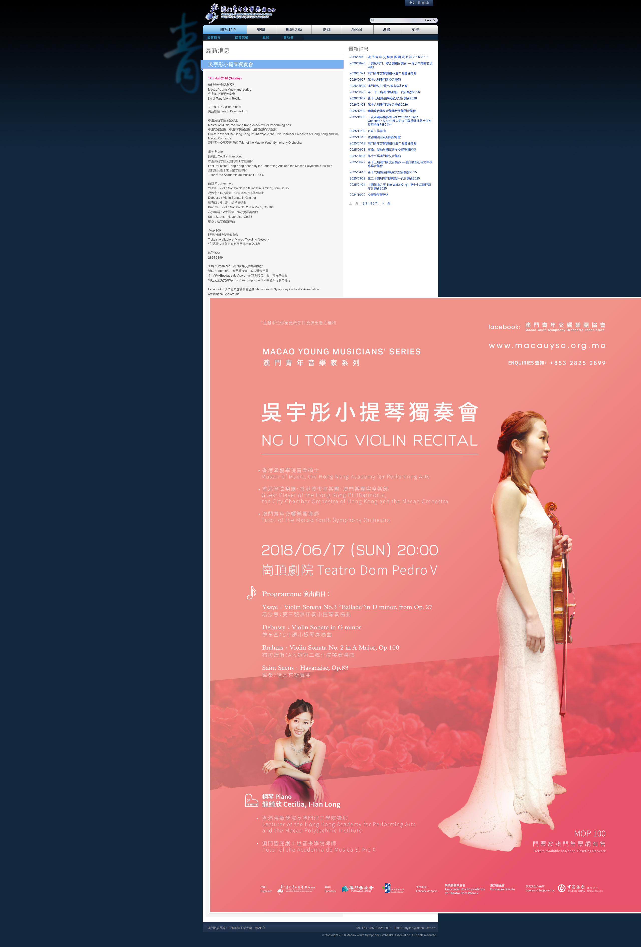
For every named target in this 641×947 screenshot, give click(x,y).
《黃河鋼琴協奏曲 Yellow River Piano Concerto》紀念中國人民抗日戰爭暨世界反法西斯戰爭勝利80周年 (399, 120)
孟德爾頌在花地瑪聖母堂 (384, 137)
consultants (265, 37)
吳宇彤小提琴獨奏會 (230, 64)
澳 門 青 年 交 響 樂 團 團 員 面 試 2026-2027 (398, 57)
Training (326, 29)
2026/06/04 (357, 85)
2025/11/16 (357, 137)
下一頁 (385, 203)
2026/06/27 (357, 79)
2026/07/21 (357, 73)
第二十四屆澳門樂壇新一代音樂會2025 (394, 178)
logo (243, 15)
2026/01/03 (357, 104)
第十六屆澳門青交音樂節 (384, 79)
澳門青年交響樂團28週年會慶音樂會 (392, 143)
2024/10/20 (357, 194)
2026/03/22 (357, 92)
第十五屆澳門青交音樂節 (384, 155)
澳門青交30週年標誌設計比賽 (387, 85)
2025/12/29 (357, 110)
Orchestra (262, 29)
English (423, 3)
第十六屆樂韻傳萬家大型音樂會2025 (392, 172)
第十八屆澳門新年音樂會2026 (388, 104)
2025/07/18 (357, 143)
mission (215, 37)
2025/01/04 (357, 184)
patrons (290, 37)
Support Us (419, 29)
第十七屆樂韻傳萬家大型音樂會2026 (392, 98)
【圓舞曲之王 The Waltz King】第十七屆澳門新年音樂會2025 (399, 186)
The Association (225, 29)
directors (241, 37)
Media (387, 29)
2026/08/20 (357, 63)
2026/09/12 (357, 57)
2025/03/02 (357, 178)
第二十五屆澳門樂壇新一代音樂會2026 (394, 92)
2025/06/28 (357, 149)
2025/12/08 (357, 117)
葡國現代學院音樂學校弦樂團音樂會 (392, 110)
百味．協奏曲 (377, 130)
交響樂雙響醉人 (378, 194)
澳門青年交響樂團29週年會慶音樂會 (392, 73)
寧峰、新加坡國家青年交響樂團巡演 (392, 149)
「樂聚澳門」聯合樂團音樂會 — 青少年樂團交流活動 (400, 65)
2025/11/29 (357, 130)
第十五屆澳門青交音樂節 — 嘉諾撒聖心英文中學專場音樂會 (400, 164)
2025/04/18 (357, 172)
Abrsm (357, 29)
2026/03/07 (357, 98)
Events (294, 29)
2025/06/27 (357, 155)
